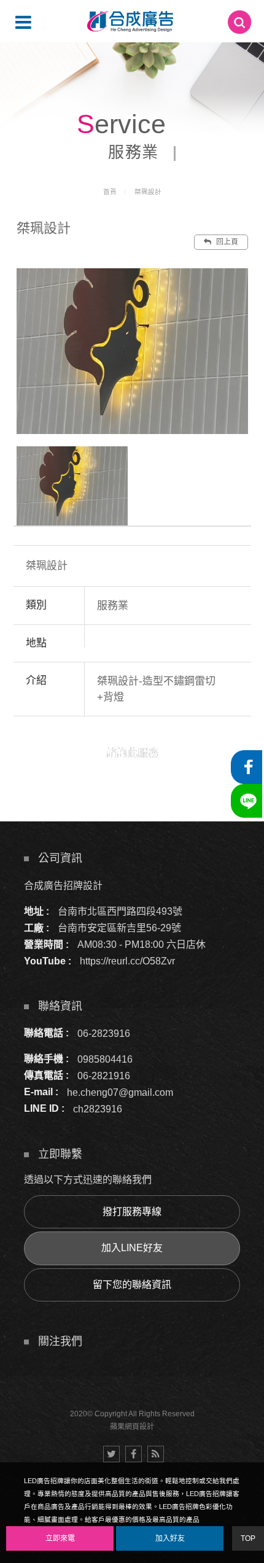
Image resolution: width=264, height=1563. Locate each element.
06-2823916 (103, 1033)
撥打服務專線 (132, 1211)
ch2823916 (97, 1108)
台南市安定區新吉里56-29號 (119, 928)
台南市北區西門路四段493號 (120, 911)
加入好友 (170, 1538)
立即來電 (60, 1538)
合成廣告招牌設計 (63, 885)
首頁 (110, 191)
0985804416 (105, 1058)
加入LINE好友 (132, 1248)
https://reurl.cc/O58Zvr (127, 961)
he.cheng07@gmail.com (120, 1092)
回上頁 (226, 242)
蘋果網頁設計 (132, 1426)
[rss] (155, 1454)
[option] (132, 350)
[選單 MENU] (23, 22)
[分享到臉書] (133, 1454)
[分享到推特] (111, 1454)
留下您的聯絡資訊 (132, 1284)
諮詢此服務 (132, 753)
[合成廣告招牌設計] (130, 21)
